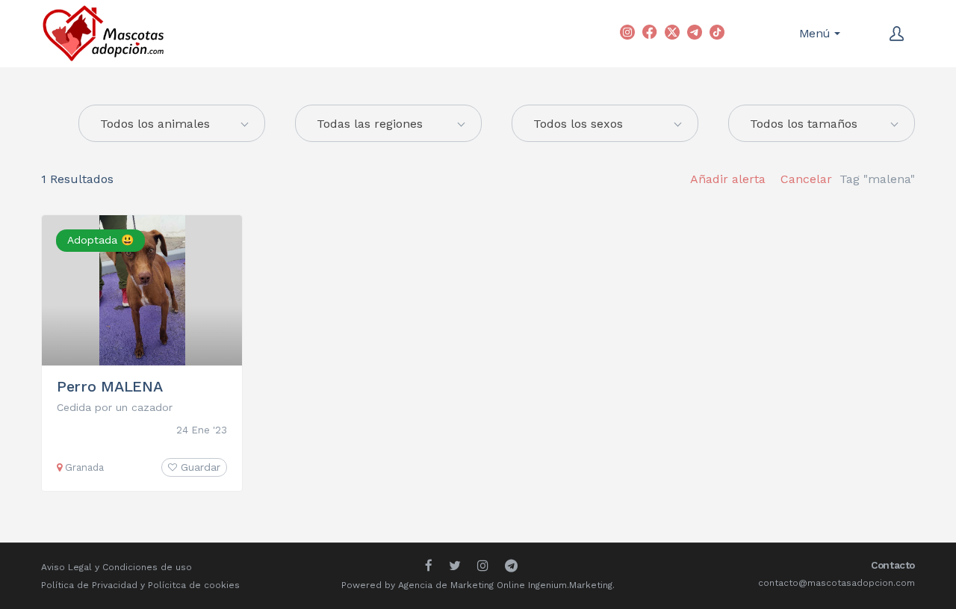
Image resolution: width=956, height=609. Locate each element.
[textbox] (171, 124)
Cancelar (806, 179)
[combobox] (388, 123)
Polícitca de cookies (194, 585)
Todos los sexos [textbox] (578, 124)
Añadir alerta (728, 179)
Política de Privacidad (89, 585)
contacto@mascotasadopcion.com (836, 583)
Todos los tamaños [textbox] (803, 124)
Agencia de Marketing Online (461, 585)
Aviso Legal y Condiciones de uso (116, 567)
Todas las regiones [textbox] (370, 124)
